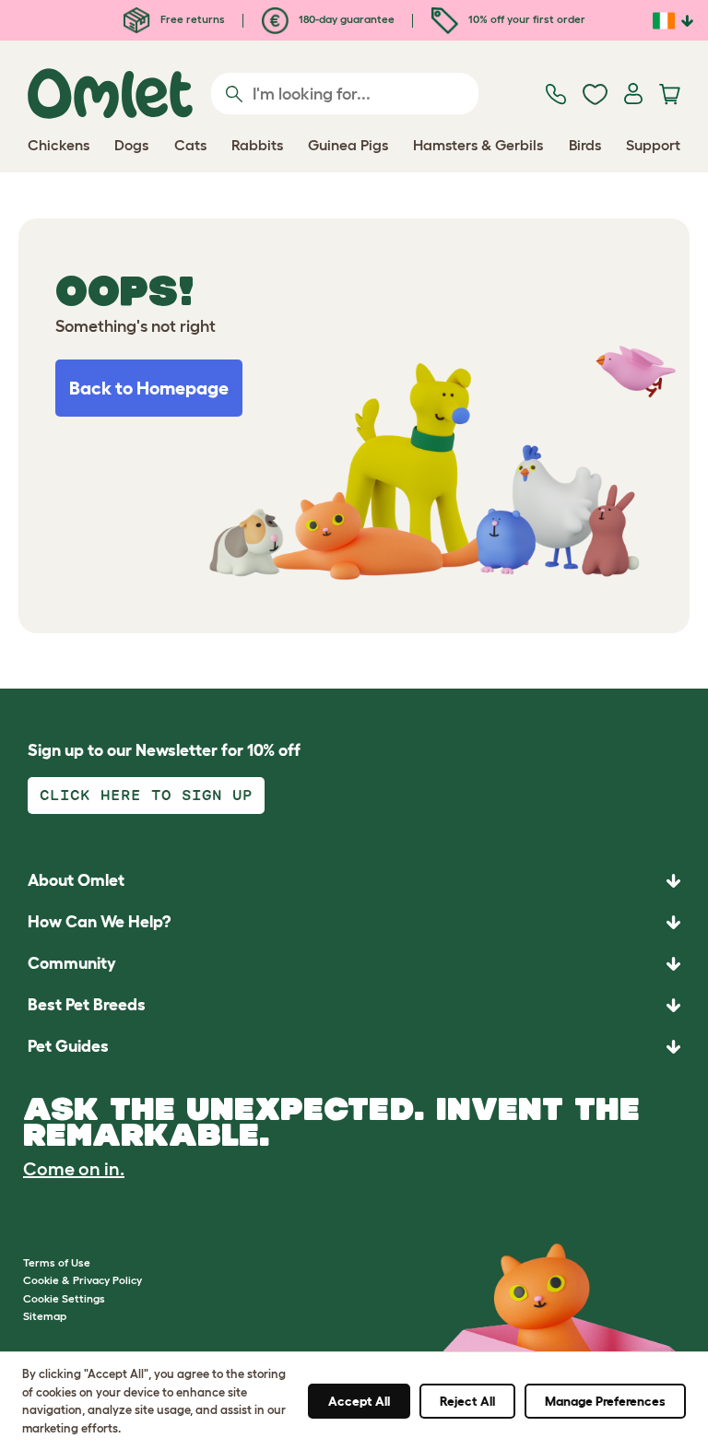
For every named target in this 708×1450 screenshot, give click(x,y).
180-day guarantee (345, 19)
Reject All (467, 1401)
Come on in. (73, 1169)
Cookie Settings (64, 1298)
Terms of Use (56, 1262)
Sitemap (44, 1316)
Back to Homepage (149, 388)
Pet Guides (68, 1046)
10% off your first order (525, 19)
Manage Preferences (605, 1401)
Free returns (191, 19)
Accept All (359, 1401)
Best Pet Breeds (87, 1005)
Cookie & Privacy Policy (82, 1280)
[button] (354, 1046)
